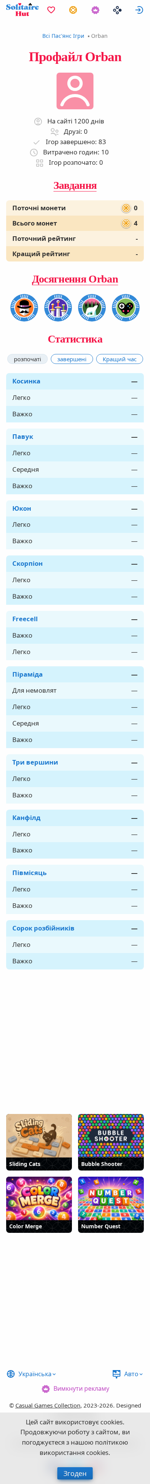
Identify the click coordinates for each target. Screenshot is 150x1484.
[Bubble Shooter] (111, 1136)
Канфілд (26, 817)
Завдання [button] (73, 9)
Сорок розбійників (43, 928)
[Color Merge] (39, 1198)
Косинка (26, 381)
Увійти (139, 9)
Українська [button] (35, 1374)
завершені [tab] (72, 359)
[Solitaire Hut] (22, 9)
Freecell (25, 618)
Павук (22, 436)
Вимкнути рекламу (81, 1388)
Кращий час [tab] (120, 359)
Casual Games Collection (47, 1405)
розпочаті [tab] (27, 359)
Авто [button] (131, 1374)
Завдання (75, 185)
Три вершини (35, 762)
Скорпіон (27, 563)
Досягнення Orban (75, 279)
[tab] (27, 359)
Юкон (21, 508)
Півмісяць (29, 872)
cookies (111, 1421)
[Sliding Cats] (39, 1136)
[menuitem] (51, 9)
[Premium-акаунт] (95, 9)
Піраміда (27, 674)
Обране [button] (51, 9)
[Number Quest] (111, 1198)
